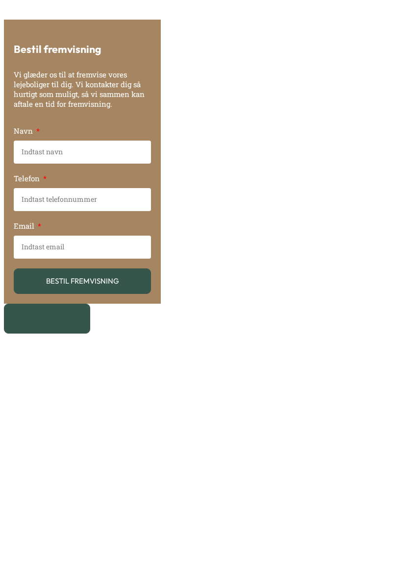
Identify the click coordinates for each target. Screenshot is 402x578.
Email (25, 226)
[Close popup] (47, 319)
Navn (24, 131)
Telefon (28, 178)
